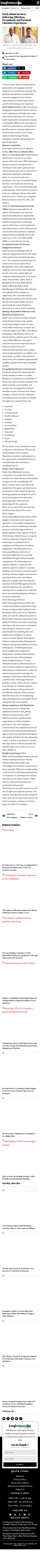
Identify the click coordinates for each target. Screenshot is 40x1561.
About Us (20, 1476)
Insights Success (10, 8)
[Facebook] (3, 1418)
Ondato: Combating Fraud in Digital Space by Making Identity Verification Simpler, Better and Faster (19, 1000)
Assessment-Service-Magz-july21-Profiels (19, 56)
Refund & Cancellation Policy (20, 1486)
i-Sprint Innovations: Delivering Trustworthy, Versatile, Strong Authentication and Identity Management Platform (19, 1045)
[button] (37, 2)
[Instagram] (20, 1418)
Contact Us (20, 1489)
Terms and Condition (20, 1483)
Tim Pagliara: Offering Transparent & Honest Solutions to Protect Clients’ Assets (19, 911)
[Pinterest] (12, 1418)
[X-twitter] (8, 1418)
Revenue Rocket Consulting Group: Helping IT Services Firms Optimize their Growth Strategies (19, 1091)
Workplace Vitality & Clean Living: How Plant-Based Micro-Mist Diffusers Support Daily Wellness (18, 1313)
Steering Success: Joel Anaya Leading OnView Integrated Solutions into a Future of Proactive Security (19, 867)
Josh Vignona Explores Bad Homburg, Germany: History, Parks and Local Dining (18, 1226)
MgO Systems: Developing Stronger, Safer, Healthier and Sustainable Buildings (18, 1177)
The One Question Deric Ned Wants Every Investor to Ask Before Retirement (18, 1269)
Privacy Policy (20, 1479)
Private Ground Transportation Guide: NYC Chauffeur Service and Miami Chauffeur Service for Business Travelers (18, 1404)
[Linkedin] (16, 1418)
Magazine (26, 8)
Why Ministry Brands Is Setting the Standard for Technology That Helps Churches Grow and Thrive (19, 1358)
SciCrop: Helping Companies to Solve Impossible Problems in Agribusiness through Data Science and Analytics (20, 955)
